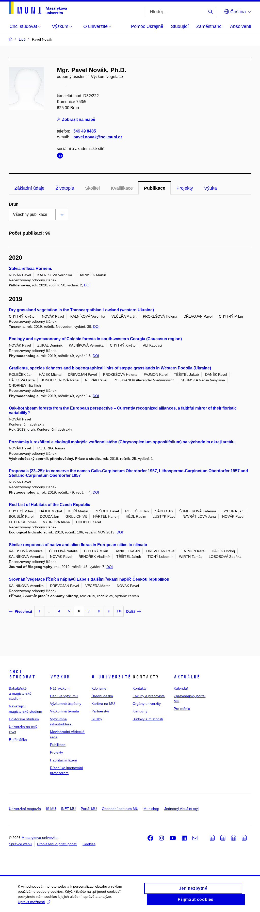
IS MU (51, 809)
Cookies (89, 844)
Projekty (184, 188)
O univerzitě (111, 677)
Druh (14, 204)
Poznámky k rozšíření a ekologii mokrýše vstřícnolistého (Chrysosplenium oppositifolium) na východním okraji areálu (122, 442)
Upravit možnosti (31, 902)
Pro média (182, 709)
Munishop (151, 809)
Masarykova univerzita (40, 838)
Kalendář (181, 688)
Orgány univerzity (147, 704)
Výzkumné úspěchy (65, 704)
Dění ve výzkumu (64, 696)
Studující (180, 26)
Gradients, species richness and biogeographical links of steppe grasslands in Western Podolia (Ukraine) (110, 368)
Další (130, 611)
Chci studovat (22, 674)
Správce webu (20, 844)
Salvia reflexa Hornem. (30, 268)
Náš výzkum (60, 688)
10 (118, 611)
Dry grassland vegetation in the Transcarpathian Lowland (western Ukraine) (81, 310)
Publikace (154, 188)
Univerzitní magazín (25, 809)
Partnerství (100, 711)
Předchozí (23, 611)
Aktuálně (187, 677)
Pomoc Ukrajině (147, 26)
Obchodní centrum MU (120, 809)
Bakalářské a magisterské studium (20, 693)
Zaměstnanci (209, 26)
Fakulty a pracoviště (149, 696)
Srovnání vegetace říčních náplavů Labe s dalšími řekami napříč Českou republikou (89, 579)
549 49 (84, 131)
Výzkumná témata (64, 711)
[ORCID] (61, 156)
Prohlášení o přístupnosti (57, 844)
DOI (87, 285)
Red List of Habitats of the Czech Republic (49, 504)
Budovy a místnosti (148, 719)
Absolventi (240, 26)
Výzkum (60, 677)
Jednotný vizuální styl (181, 809)
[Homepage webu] (38, 8)
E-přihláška (18, 740)
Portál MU (89, 809)
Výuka (210, 188)
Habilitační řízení (63, 760)
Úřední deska (102, 696)
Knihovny (140, 711)
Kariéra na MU (103, 704)
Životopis (65, 188)
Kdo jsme (98, 688)
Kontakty (140, 688)
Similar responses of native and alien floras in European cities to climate (78, 545)
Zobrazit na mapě (78, 119)
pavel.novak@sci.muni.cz (97, 137)
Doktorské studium (24, 719)
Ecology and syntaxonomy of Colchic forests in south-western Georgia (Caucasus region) (95, 339)
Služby (96, 719)
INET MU (68, 809)
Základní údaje (29, 188)
